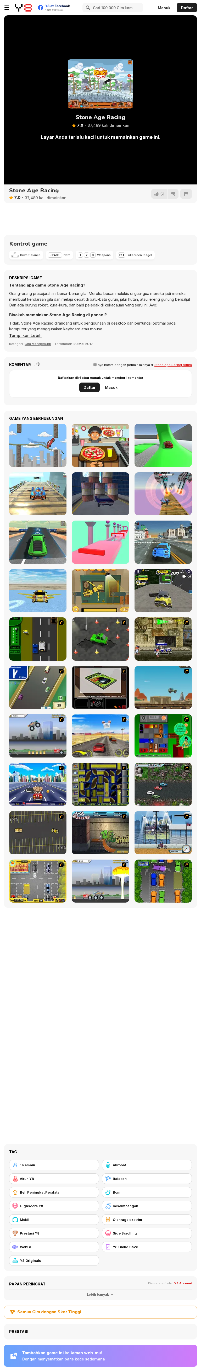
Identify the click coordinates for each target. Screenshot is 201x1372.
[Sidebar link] (7, 7)
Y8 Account (183, 1283)
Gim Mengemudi (38, 344)
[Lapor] (186, 194)
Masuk (164, 8)
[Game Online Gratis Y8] (23, 8)
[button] (25, 335)
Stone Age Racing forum (173, 365)
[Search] (87, 7)
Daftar (187, 8)
